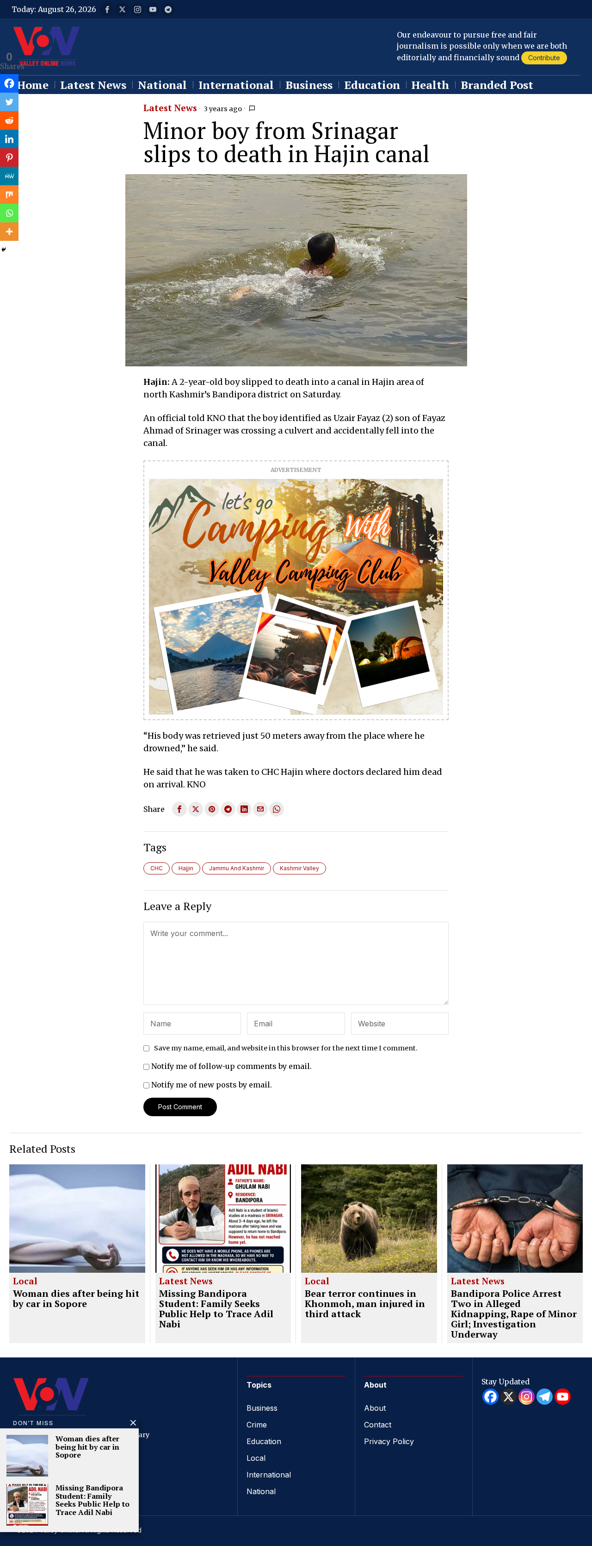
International (269, 1474)
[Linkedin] (9, 139)
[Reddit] (9, 120)
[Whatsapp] (9, 213)
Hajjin (186, 868)
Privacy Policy (389, 1441)
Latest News (170, 108)
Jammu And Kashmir (236, 868)
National (261, 1491)
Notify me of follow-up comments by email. (231, 1066)
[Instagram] (526, 1397)
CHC (156, 868)
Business (262, 1408)
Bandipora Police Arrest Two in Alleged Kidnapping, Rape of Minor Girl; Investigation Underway (514, 1313)
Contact (377, 1424)
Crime (257, 1424)
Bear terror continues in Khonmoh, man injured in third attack (365, 1303)
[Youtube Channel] (563, 1397)
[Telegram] (544, 1397)
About (375, 1408)
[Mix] (9, 194)
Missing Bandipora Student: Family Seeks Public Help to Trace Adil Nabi (216, 1308)
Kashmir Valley (299, 868)
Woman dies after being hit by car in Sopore (76, 1298)
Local (25, 1281)
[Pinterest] (9, 157)
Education (264, 1441)
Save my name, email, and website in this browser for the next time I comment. (286, 1048)
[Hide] (3, 249)
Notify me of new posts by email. (211, 1084)
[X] (508, 1397)
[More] (9, 231)
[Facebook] (9, 83)
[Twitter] (9, 102)
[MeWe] (9, 176)
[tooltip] (107, 9)
